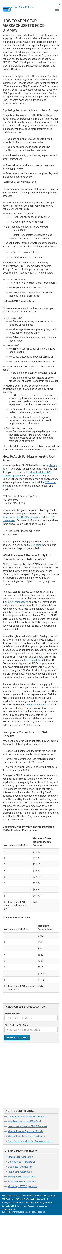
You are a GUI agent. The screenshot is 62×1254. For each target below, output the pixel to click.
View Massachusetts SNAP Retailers (27, 1126)
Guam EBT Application (20, 1166)
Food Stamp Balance (10, 1195)
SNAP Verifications (18, 601)
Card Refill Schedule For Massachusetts (29, 1141)
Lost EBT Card (49, 1195)
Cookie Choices (8, 1209)
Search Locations (17, 1037)
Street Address (12, 1013)
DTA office (36, 544)
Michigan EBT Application (21, 1176)
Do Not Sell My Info (10, 1206)
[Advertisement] (31, 1073)
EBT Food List (7, 1199)
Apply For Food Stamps (31, 1195)
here (60, 4)
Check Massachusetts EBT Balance (27, 1116)
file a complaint (32, 660)
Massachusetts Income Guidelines (26, 1136)
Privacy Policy (8, 1202)
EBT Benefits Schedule (25, 1199)
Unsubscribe (42, 1206)
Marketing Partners (43, 1202)
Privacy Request (27, 1206)
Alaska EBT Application (20, 1156)
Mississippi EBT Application (22, 1186)
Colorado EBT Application (22, 1161)
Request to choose (37, 704)
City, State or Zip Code (16, 1025)
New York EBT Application (22, 1181)
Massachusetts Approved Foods (25, 1131)
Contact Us (41, 1199)
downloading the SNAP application (21, 517)
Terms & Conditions (24, 1202)
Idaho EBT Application (20, 1171)
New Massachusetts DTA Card (24, 1121)
